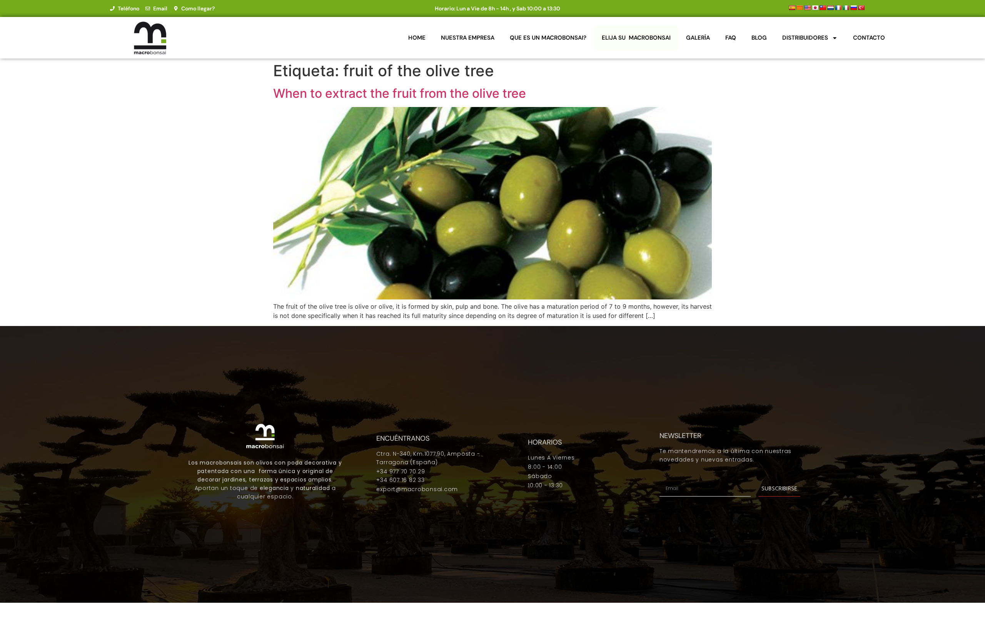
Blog (759, 38)
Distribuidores (805, 38)
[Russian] (853, 8)
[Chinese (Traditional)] (822, 8)
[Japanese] (814, 8)
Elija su (636, 38)
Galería (698, 38)
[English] (807, 8)
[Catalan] (799, 8)
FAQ (730, 38)
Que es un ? (548, 38)
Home (417, 38)
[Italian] (845, 8)
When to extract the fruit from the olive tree (399, 93)
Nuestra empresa (467, 38)
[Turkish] (861, 8)
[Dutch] (830, 8)
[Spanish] (791, 8)
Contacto (869, 38)
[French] (838, 8)
